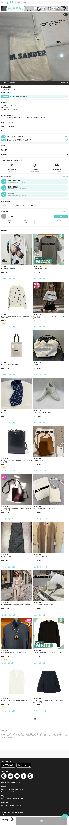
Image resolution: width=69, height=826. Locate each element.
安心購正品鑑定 (5, 805)
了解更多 (65, 176)
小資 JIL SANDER (47, 734)
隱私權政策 (21, 798)
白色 (9, 733)
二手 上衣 (50, 736)
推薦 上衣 (12, 737)
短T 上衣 (20, 734)
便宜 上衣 (55, 736)
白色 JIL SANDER (24, 733)
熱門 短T (34, 736)
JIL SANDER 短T (58, 733)
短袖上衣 (13, 122)
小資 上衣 (61, 736)
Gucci (7, 792)
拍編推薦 (12, 805)
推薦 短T (45, 736)
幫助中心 (3, 798)
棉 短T (10, 734)
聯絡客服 (9, 798)
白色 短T (36, 733)
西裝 (31, 205)
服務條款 (15, 798)
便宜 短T (24, 736)
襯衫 (17, 205)
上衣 (18, 733)
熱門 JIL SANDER (56, 734)
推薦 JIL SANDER (11, 736)
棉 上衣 (15, 734)
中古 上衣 (6, 737)
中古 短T (39, 736)
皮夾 (23, 789)
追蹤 (61, 216)
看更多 (34, 719)
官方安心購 (11, 789)
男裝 (8, 122)
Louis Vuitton (13, 792)
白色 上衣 (41, 733)
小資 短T (29, 736)
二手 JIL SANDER (27, 734)
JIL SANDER (10, 126)
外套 (11, 205)
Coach (2, 792)
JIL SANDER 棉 (49, 733)
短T (15, 733)
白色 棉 (31, 733)
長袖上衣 (24, 205)
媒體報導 (18, 805)
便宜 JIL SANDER (37, 734)
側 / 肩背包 (18, 789)
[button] (9, 222)
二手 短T (19, 736)
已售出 (41, 821)
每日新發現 (4, 789)
